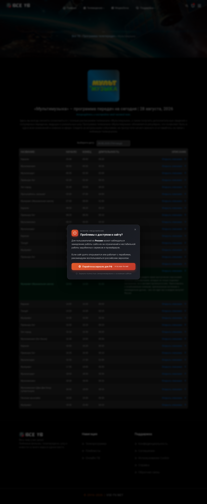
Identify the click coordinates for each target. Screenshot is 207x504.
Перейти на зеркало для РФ (105, 266)
